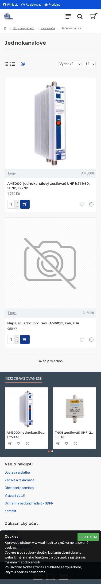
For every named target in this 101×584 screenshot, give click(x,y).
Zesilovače (48, 28)
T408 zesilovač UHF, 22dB (74, 432)
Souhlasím (88, 537)
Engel (12, 173)
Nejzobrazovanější (23, 379)
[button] (49, 451)
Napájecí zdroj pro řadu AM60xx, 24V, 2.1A (43, 323)
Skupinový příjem (23, 28)
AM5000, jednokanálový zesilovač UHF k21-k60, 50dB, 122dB (48, 185)
